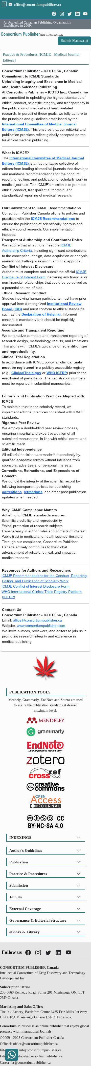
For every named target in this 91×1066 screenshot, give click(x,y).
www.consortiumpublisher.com (41, 626)
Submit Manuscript (74, 41)
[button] (5, 5)
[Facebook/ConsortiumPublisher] (54, 14)
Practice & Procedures (28, 873)
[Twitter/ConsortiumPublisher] (70, 14)
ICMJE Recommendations (53, 219)
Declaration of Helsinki (41, 314)
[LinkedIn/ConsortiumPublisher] (77, 14)
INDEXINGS (20, 837)
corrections (12, 492)
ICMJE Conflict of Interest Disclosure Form (36, 586)
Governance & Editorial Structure (37, 920)
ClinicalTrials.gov (26, 373)
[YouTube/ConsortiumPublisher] (85, 14)
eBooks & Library (24, 932)
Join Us (15, 897)
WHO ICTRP (57, 373)
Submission (18, 885)
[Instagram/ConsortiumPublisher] (62, 14)
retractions (33, 492)
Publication (18, 862)
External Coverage (25, 908)
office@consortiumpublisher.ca (37, 620)
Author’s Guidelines (25, 850)
